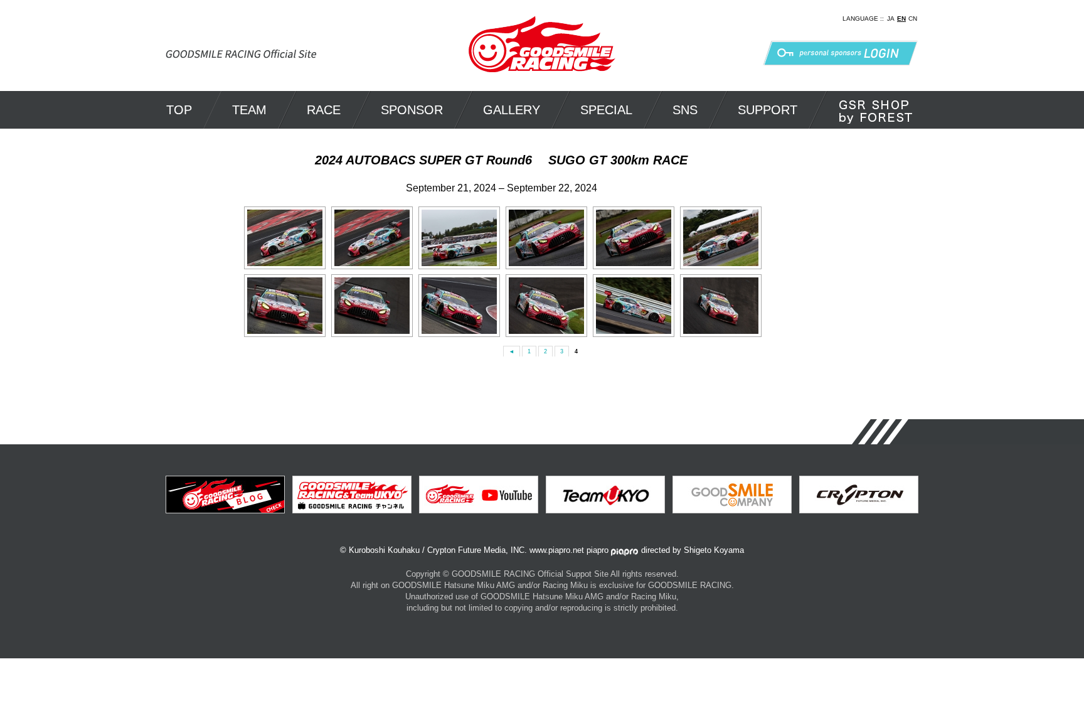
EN (901, 18)
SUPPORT (767, 110)
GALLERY (511, 110)
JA (891, 18)
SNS (685, 110)
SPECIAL (606, 110)
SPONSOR (412, 110)
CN (912, 18)
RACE (324, 110)
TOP (179, 110)
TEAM (249, 110)
